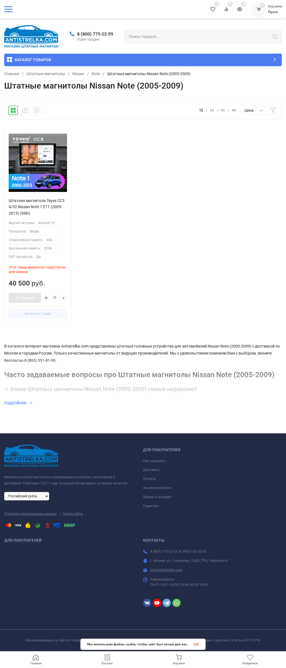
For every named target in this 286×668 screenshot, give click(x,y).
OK (196, 644)
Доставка (151, 470)
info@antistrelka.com (166, 570)
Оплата (149, 479)
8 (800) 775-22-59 (95, 34)
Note (96, 74)
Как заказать (154, 461)
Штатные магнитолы (46, 74)
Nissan (78, 74)
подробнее (15, 402)
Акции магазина (157, 488)
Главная (11, 74)
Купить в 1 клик (38, 314)
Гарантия (151, 506)
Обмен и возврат (157, 497)
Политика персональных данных (30, 514)
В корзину (25, 298)
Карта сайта (73, 514)
